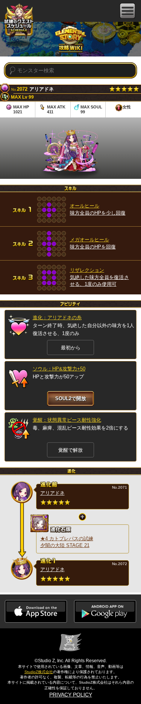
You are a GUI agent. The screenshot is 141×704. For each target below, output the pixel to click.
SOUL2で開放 (70, 398)
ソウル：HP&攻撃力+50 (59, 369)
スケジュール (19, 21)
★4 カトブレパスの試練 (66, 538)
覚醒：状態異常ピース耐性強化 (67, 420)
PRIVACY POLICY (70, 695)
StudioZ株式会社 (38, 672)
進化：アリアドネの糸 (57, 317)
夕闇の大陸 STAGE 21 (64, 545)
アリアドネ (52, 493)
